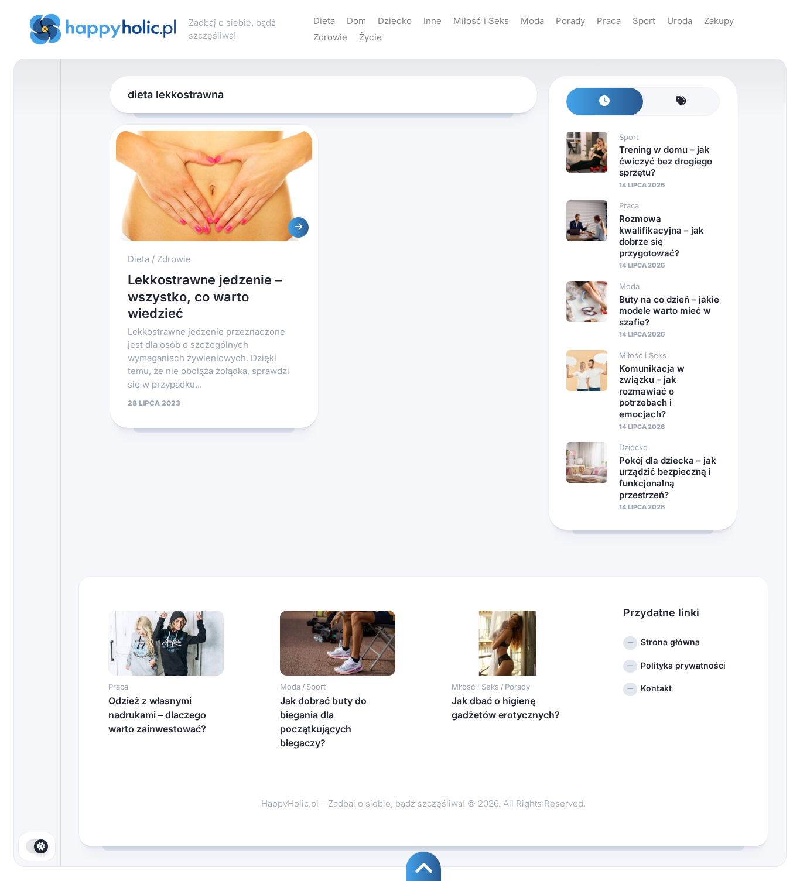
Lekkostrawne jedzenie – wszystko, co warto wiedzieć (205, 296)
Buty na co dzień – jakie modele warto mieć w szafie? (669, 311)
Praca (609, 20)
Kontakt (656, 688)
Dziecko (395, 20)
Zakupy (719, 20)
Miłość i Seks (481, 20)
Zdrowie (330, 37)
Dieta (324, 20)
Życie (370, 37)
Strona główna (670, 642)
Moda (532, 20)
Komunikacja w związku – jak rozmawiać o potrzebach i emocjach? (652, 391)
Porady (570, 20)
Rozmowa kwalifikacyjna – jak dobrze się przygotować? (661, 236)
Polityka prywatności (683, 665)
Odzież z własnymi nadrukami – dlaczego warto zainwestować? (157, 715)
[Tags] (681, 101)
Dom (356, 20)
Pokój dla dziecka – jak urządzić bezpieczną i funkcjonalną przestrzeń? (667, 478)
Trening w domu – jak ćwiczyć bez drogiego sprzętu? (665, 161)
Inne (432, 20)
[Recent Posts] (604, 101)
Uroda (679, 20)
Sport (644, 20)
